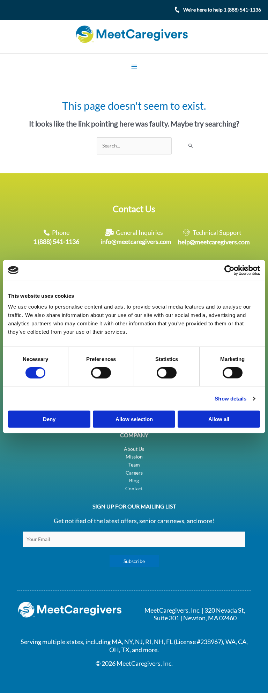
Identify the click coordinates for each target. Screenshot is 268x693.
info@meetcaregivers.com (135, 241)
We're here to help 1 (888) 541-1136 (222, 10)
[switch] (101, 372)
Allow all (218, 419)
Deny (49, 419)
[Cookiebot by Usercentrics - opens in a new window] (229, 270)
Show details (230, 398)
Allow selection (134, 419)
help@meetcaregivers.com (214, 242)
